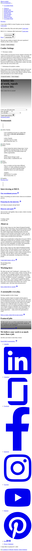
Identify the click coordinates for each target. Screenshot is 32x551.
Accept (3, 44)
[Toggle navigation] (11, 3)
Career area (4, 109)
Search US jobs (8, 17)
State (2, 111)
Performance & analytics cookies (11, 66)
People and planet (8, 11)
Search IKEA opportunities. (8, 341)
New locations (7, 14)
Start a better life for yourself (8, 286)
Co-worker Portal (8, 5)
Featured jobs (7, 12)
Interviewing (7, 15)
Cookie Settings (10, 44)
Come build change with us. (8, 260)
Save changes (15, 76)
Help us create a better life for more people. (12, 315)
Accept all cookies (5, 76)
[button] (3, 21)
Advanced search (5, 117)
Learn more (4, 25)
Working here (7, 10)
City (2, 112)
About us (6, 8)
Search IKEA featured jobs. (8, 328)
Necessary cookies (7, 52)
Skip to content (4, 1)
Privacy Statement (8, 544)
